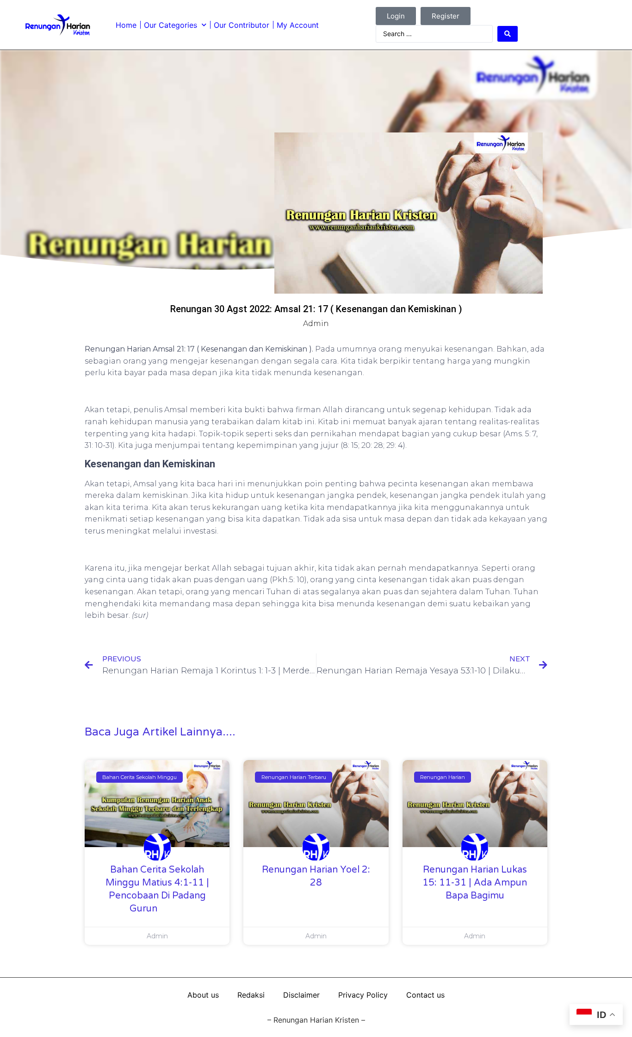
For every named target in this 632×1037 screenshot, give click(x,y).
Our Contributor (241, 25)
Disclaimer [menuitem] (301, 994)
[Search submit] (507, 34)
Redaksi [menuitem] (251, 994)
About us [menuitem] (203, 994)
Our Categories (170, 25)
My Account (298, 25)
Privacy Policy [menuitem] (363, 994)
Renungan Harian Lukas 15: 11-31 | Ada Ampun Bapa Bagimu (474, 882)
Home (126, 25)
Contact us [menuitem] (425, 994)
